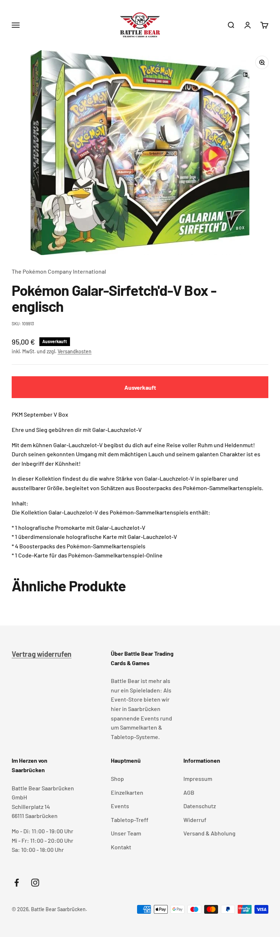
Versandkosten (75, 351)
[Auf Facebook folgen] (17, 883)
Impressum (197, 778)
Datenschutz (199, 805)
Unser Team (126, 833)
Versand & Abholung (209, 833)
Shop (117, 778)
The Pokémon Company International (59, 271)
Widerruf (194, 819)
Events (120, 805)
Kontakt (121, 846)
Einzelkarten (127, 792)
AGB (188, 792)
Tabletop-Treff (129, 819)
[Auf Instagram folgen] (35, 883)
